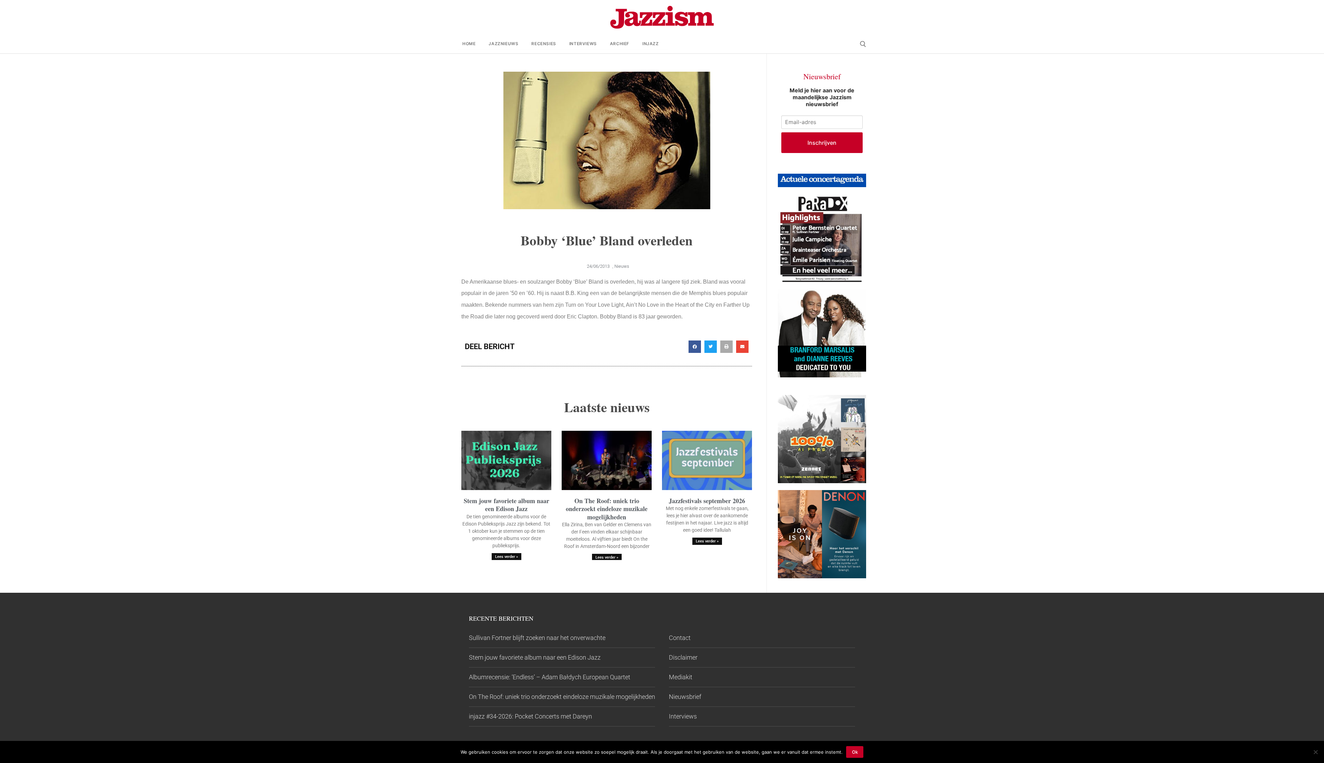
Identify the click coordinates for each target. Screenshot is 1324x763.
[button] (695, 346)
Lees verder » (506, 557)
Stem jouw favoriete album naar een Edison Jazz (506, 504)
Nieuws (621, 266)
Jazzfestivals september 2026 (707, 500)
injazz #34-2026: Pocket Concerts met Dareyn (530, 716)
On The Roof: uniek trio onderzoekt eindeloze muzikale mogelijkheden (607, 508)
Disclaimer (683, 657)
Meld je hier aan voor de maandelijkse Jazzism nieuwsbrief (822, 97)
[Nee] (1315, 752)
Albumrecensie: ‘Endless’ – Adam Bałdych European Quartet (549, 677)
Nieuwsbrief (685, 696)
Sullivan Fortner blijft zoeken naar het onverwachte (537, 637)
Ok (855, 752)
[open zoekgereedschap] (863, 44)
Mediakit (680, 677)
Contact (680, 637)
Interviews (683, 716)
